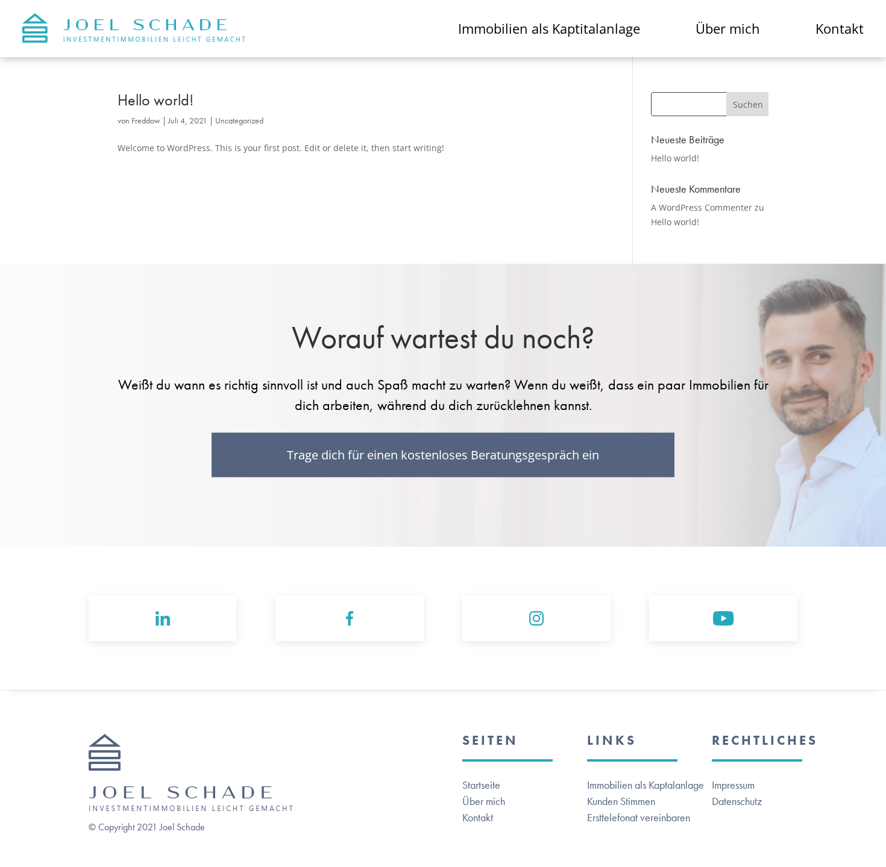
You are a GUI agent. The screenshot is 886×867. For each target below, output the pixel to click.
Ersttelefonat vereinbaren (638, 817)
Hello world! (155, 100)
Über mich (483, 801)
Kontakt (477, 817)
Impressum (733, 785)
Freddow (145, 120)
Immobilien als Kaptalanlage (645, 785)
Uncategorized (239, 120)
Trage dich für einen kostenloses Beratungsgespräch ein (443, 455)
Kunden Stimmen (621, 801)
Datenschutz (737, 801)
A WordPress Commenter (701, 207)
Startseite (481, 785)
